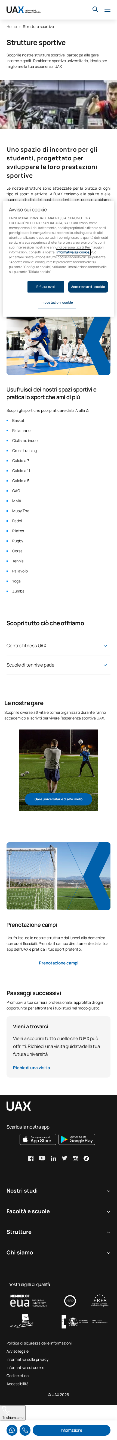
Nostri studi (22, 1190)
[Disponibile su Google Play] (77, 1139)
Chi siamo (20, 1252)
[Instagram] (75, 1158)
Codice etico (18, 1375)
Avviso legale (18, 1351)
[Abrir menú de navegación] (107, 9)
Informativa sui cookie (25, 1367)
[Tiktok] (86, 1158)
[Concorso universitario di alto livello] (58, 770)
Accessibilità (18, 1383)
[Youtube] (42, 1158)
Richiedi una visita (31, 1068)
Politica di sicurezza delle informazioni (39, 1343)
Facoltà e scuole (28, 1211)
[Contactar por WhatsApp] (12, 1430)
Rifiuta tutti (45, 287)
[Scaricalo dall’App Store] (38, 1139)
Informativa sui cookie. (73, 252)
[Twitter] (64, 1158)
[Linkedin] (53, 1158)
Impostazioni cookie (57, 303)
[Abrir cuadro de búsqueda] (95, 9)
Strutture (19, 1231)
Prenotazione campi (58, 963)
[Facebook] (30, 1158)
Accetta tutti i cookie (88, 287)
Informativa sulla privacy (27, 1359)
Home (12, 26)
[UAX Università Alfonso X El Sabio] (24, 10)
